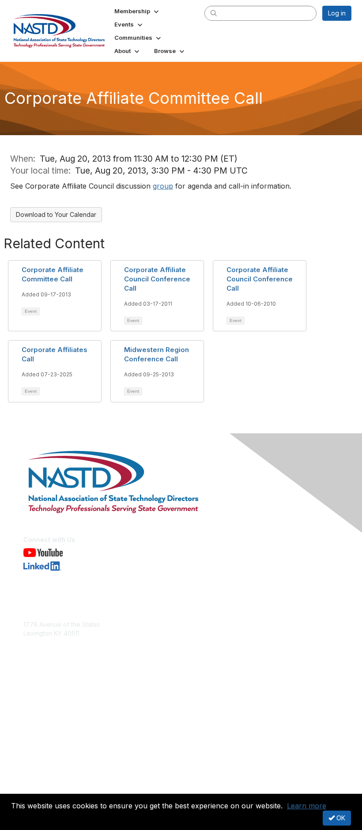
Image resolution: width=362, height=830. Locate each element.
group (163, 186)
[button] (137, 11)
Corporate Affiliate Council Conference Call (157, 278)
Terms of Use (43, 788)
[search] (213, 13)
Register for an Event (54, 712)
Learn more (306, 805)
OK (340, 818)
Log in (337, 13)
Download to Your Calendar (56, 214)
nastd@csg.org (45, 646)
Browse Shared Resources (62, 721)
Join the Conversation (55, 704)
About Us (36, 780)
